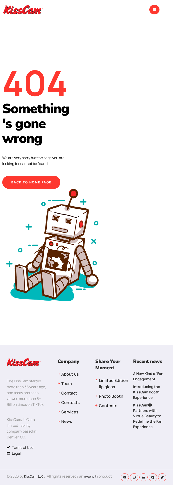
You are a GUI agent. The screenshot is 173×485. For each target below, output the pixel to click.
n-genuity (91, 476)
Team (66, 383)
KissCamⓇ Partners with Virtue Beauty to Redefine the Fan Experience (147, 416)
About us (70, 374)
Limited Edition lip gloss (113, 383)
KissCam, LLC (33, 476)
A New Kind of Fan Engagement (148, 376)
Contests (70, 402)
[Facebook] (153, 477)
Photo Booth (111, 396)
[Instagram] (134, 477)
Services (69, 412)
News (66, 421)
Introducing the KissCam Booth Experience (146, 392)
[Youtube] (125, 477)
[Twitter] (162, 477)
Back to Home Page (31, 182)
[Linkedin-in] (143, 477)
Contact (69, 393)
